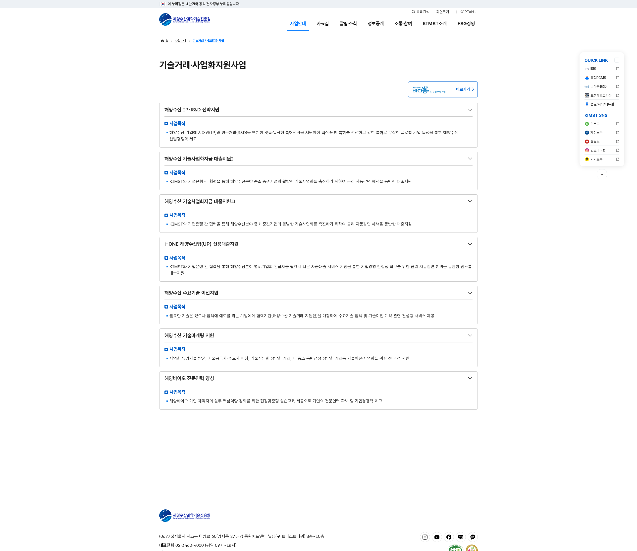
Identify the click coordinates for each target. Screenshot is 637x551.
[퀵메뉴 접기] (616, 60)
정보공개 (376, 23)
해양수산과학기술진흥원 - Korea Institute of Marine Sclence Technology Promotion (184, 19)
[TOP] (602, 174)
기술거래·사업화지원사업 (208, 41)
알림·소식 (348, 23)
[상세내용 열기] (470, 109)
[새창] (425, 536)
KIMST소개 (435, 23)
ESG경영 (466, 23)
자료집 (323, 23)
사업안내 (298, 23)
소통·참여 (403, 23)
